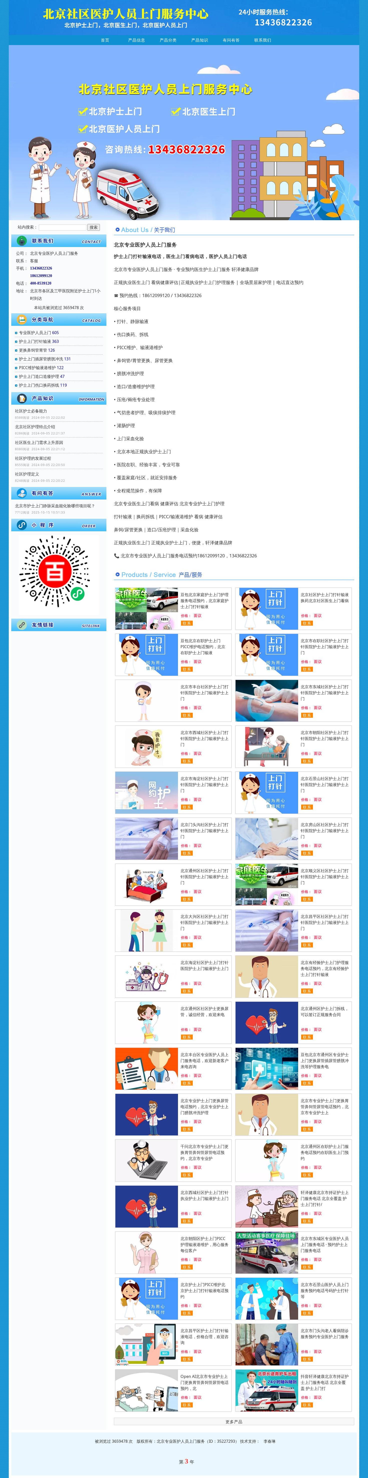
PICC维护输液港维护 (37, 367)
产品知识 (199, 40)
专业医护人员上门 (35, 332)
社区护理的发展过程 (33, 458)
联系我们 (262, 40)
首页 (105, 40)
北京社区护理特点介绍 (35, 426)
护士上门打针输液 (35, 341)
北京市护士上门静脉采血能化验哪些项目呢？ (55, 506)
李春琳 (270, 1441)
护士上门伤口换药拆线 (39, 385)
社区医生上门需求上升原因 (39, 442)
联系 (187, 623)
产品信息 (136, 40)
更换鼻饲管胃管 (33, 350)
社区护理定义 (27, 474)
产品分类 (168, 40)
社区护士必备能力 (31, 411)
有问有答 (231, 40)
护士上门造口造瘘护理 (39, 376)
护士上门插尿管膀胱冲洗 (41, 359)
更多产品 (234, 1421)
